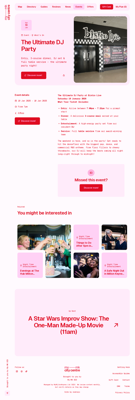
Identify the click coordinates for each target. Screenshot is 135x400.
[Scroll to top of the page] (7, 393)
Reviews (56, 7)
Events (79, 7)
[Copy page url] (64, 75)
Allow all (107, 373)
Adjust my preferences (107, 389)
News (68, 7)
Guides (44, 7)
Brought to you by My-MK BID (7, 373)
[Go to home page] (7, 12)
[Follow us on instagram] (17, 371)
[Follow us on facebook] (22, 371)
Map (20, 7)
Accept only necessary (107, 381)
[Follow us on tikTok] (26, 371)
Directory (31, 7)
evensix (76, 392)
